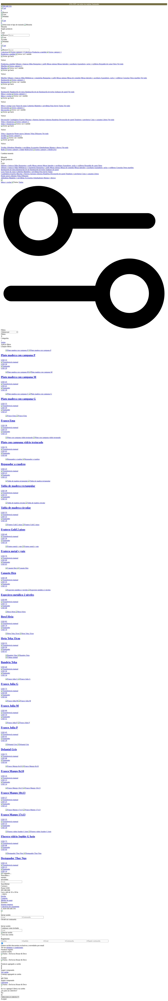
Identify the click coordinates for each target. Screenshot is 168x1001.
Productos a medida (39, 52)
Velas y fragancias (7, 122)
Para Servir (54, 106)
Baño (3, 150)
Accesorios (35, 147)
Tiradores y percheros (83, 120)
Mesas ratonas (52, 64)
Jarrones (42, 120)
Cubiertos (30, 106)
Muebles (4, 66)
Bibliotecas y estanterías (34, 78)
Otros (115, 64)
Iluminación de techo (47, 92)
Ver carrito (4, 972)
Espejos (22, 120)
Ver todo (120, 64)
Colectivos (5, 52)
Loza (14, 106)
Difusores (38, 134)
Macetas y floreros (32, 120)
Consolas (126, 78)
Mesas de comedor (74, 78)
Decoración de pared (67, 120)
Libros (105, 120)
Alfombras (11, 147)
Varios (61, 106)
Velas (33, 134)
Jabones (27, 134)
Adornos (48, 120)
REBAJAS (29, 150)
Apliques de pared (61, 92)
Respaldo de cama (106, 64)
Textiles (4, 136)
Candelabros (14, 120)
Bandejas (55, 120)
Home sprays (19, 134)
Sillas (31, 64)
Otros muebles (135, 78)
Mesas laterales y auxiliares (67, 64)
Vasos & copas (21, 106)
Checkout (4, 982)
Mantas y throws (56, 147)
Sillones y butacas (22, 64)
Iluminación (5, 80)
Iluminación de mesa (17, 92)
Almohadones (44, 147)
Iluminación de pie (32, 92)
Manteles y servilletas (42, 106)
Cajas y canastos (97, 120)
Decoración (5, 108)
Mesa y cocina (6, 94)
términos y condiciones (14, 947)
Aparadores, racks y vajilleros (88, 64)
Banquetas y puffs (40, 64)
